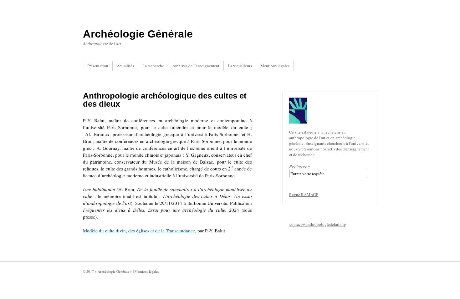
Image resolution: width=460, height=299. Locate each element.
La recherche (153, 65)
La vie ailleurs (240, 65)
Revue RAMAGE (303, 194)
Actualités (125, 65)
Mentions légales (274, 65)
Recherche (299, 166)
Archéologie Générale (138, 34)
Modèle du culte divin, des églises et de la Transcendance (139, 230)
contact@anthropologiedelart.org (317, 224)
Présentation (97, 65)
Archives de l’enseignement (195, 65)
